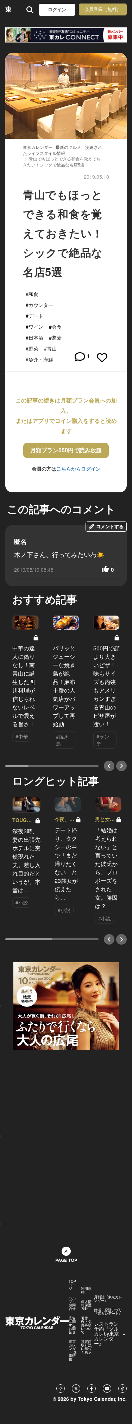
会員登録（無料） (102, 9)
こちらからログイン (78, 468)
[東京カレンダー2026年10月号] (66, 1005)
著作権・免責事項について (86, 1325)
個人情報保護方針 (86, 1305)
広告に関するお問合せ (72, 1325)
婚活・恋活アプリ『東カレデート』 (108, 1311)
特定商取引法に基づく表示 (86, 1347)
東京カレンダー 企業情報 (73, 1350)
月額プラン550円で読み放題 (66, 450)
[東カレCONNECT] (66, 34)
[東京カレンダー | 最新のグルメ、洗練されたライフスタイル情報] (8, 10)
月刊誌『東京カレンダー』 (108, 1298)
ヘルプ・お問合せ (72, 1303)
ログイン (57, 9)
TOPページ (72, 1285)
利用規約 (86, 1290)
